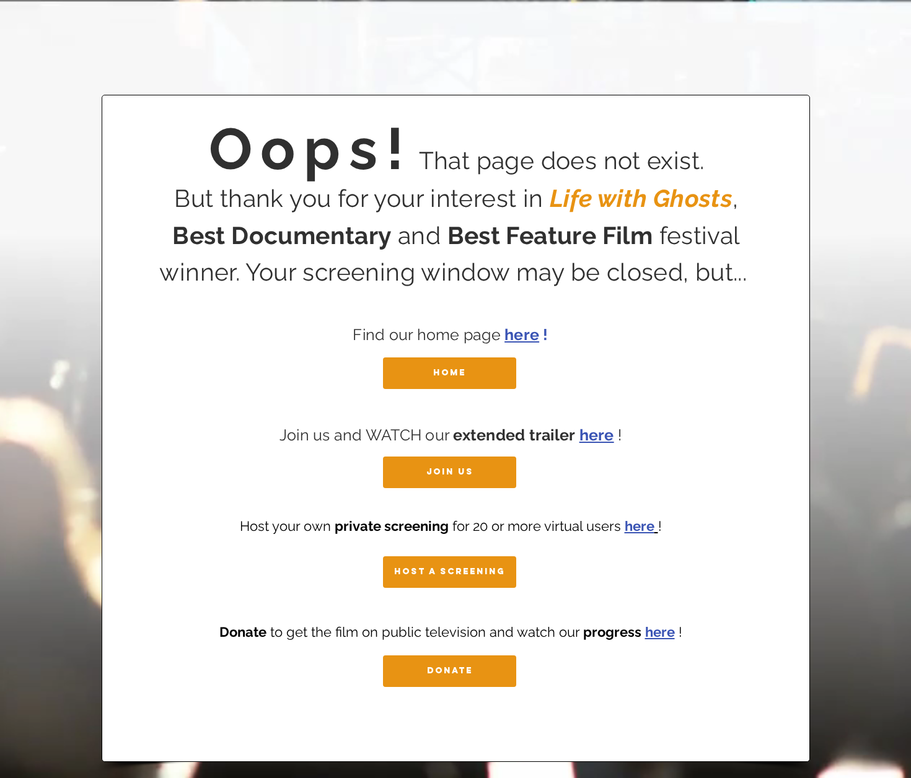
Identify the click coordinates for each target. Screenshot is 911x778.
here (521, 334)
